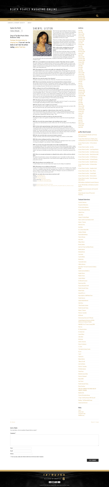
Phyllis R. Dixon (81, 275)
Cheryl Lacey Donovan (82, 402)
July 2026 (80, 30)
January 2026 (81, 36)
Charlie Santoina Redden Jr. (84, 271)
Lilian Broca (80, 303)
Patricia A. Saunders (82, 313)
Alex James (80, 239)
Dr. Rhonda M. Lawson (82, 280)
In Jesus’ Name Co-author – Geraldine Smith (87, 168)
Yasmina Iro (80, 356)
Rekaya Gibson (81, 242)
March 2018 (80, 104)
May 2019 (80, 83)
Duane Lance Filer (82, 283)
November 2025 (81, 39)
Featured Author (40, 184)
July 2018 (80, 97)
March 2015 (80, 127)
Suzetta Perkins (81, 257)
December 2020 (81, 60)
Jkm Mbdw (80, 227)
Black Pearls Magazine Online (33, 9)
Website (11, 453)
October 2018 (81, 94)
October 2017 (81, 111)
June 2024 (80, 48)
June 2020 (80, 67)
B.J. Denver (12, 422)
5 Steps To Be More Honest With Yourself (86, 397)
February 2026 (81, 34)
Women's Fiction (70, 185)
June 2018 (80, 99)
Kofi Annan (80, 339)
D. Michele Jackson (82, 369)
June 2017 (80, 116)
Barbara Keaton (81, 359)
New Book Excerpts (85, 132)
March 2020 (80, 71)
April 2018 (80, 102)
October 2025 (81, 41)
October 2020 (81, 62)
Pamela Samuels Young (83, 288)
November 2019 (81, 78)
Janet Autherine (81, 364)
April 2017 (80, 120)
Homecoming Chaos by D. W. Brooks (85, 318)
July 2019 (80, 81)
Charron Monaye (81, 237)
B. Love (79, 351)
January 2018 (81, 108)
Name (11, 448)
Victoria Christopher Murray (84, 210)
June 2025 (80, 43)
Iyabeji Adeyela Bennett (83, 300)
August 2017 (81, 113)
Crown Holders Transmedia (77, 19)
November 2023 (81, 51)
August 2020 (81, 64)
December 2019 (81, 76)
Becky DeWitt (81, 379)
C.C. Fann (80, 346)
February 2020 (81, 73)
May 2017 (80, 118)
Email (11, 450)
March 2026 (80, 32)
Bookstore (38, 19)
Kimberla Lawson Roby (83, 374)
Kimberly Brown (81, 252)
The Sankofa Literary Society (84, 349)
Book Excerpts (50, 19)
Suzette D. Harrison (82, 202)
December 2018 (81, 90)
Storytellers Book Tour (62, 185)
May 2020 (80, 69)
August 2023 (81, 53)
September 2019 (81, 80)
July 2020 (80, 65)
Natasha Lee (80, 259)
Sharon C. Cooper (95, 422)
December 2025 (81, 37)
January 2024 (81, 50)
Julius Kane (80, 215)
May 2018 (80, 101)
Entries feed (80, 412)
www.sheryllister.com (40, 175)
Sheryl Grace (80, 371)
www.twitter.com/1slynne (41, 178)
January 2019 (81, 88)
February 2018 (81, 106)
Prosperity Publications (83, 205)
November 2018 (81, 92)
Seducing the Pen (54, 185)
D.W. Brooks (80, 315)
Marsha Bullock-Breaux (83, 234)
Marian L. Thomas (82, 222)
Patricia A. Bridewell (82, 376)
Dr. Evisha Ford (81, 332)
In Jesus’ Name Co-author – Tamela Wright (87, 173)
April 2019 (80, 85)
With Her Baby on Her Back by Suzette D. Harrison (88, 182)
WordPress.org (81, 415)
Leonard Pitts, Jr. (81, 293)
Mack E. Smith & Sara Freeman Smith (86, 219)
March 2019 (80, 87)
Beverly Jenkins (81, 244)
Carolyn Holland (81, 278)
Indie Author (46, 184)
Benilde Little (81, 393)
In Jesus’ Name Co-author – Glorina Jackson (87, 176)
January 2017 (81, 125)
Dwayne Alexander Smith (83, 285)
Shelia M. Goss (81, 212)
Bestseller (38, 185)
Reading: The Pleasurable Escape (85, 400)
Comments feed (81, 413)
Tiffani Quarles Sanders (83, 305)
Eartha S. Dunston (82, 341)
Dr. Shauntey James (82, 329)
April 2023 (80, 55)
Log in (79, 410)
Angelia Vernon (81, 273)
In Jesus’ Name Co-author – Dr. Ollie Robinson (87, 157)
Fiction (48, 185)
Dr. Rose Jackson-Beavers (83, 207)
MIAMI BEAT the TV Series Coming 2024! (86, 324)
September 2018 (81, 95)
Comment (13, 433)
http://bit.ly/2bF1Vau (41, 176)
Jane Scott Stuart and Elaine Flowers (85, 247)
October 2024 (81, 44)
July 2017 (80, 115)
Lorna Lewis (80, 254)
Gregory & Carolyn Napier (83, 217)
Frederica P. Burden (82, 232)
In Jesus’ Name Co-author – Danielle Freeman (87, 162)
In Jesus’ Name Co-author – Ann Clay (86, 147)
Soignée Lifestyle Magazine (23, 19)
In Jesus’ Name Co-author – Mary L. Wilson (87, 171)
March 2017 (80, 122)
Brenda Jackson (81, 249)
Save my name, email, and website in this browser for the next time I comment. (27, 456)
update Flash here (20, 47)
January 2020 (81, 74)
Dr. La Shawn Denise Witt (83, 229)
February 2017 (81, 124)
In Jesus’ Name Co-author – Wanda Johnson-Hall (88, 154)
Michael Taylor (81, 290)
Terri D (79, 354)
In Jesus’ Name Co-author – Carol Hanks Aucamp (88, 152)
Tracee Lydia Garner (82, 262)
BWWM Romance (43, 185)
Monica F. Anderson (82, 344)
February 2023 (81, 57)
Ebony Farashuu (81, 386)
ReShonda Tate (81, 224)
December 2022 (81, 58)
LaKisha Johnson (81, 264)
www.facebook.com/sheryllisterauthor (44, 181)
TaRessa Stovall (81, 361)
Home (9, 19)
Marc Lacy (80, 327)
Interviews (61, 19)
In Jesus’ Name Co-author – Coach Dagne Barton (88, 149)
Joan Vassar (80, 381)
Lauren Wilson (81, 334)
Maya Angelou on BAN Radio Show (85, 295)
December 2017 (81, 109)
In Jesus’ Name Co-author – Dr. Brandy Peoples (88, 159)
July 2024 (80, 46)
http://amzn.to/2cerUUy (46, 179)
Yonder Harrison (81, 298)
